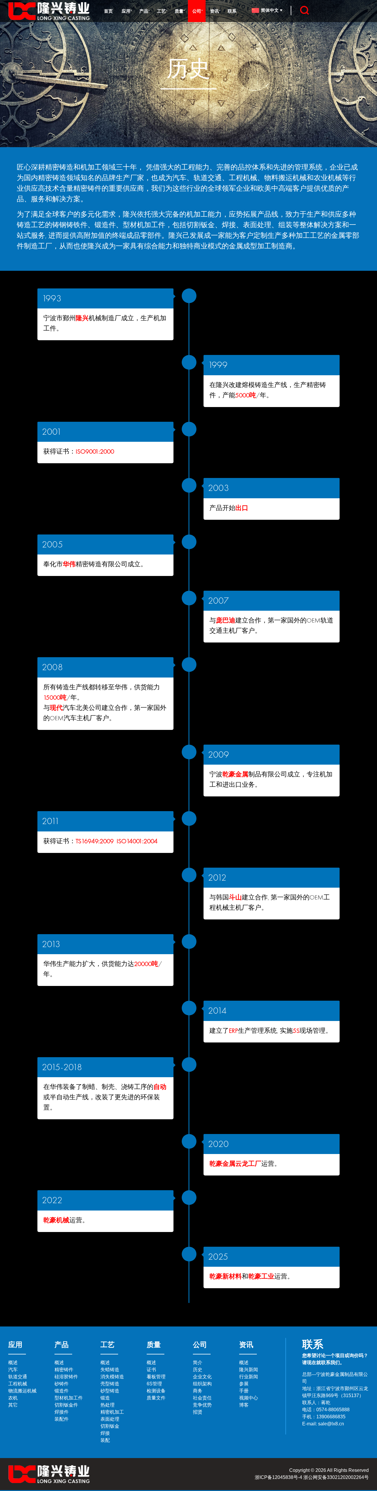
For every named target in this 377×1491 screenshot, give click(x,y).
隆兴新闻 (248, 1369)
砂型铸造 (109, 1390)
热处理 (107, 1404)
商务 (197, 1390)
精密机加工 (112, 1411)
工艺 (161, 11)
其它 (13, 1404)
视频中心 (248, 1397)
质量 (179, 11)
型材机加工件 (68, 1397)
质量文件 (156, 1397)
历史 (197, 1369)
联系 (232, 11)
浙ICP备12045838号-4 (278, 1477)
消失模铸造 (112, 1376)
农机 (13, 1397)
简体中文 (270, 10)
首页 (108, 11)
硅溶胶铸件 (66, 1376)
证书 (151, 1369)
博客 (244, 1404)
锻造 (105, 1397)
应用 (126, 11)
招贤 (197, 1411)
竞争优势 (202, 1404)
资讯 (214, 11)
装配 (105, 1440)
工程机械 (17, 1383)
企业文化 (202, 1376)
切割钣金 (109, 1426)
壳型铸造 (109, 1383)
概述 (13, 1362)
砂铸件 (61, 1383)
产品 (143, 11)
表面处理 (109, 1419)
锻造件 (61, 1390)
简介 (197, 1362)
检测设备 (156, 1390)
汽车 (13, 1369)
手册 (244, 1390)
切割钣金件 (66, 1404)
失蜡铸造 (109, 1369)
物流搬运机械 (22, 1390)
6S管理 (154, 1383)
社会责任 (202, 1397)
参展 (244, 1383)
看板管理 (156, 1376)
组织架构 (202, 1383)
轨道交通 (17, 1376)
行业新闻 (248, 1376)
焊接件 (61, 1411)
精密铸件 (63, 1369)
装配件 (61, 1419)
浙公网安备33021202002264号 (336, 1477)
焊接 (105, 1433)
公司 (196, 11)
